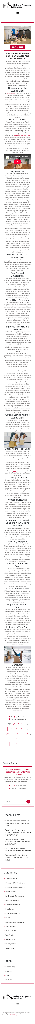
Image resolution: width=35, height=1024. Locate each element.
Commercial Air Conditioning (15, 883)
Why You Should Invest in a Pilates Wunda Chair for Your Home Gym (17, 772)
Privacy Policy (10, 967)
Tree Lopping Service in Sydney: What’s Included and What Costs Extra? (16, 857)
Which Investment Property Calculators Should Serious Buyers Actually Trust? (17, 841)
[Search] (28, 801)
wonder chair (17, 739)
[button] (17, 13)
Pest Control (9, 909)
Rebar (7, 918)
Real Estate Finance (12, 913)
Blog (7, 975)
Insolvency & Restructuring (14, 896)
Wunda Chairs (10, 948)
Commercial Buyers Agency (15, 887)
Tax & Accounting (11, 931)
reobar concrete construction (15, 922)
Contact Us (9, 980)
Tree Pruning (9, 935)
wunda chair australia (17, 744)
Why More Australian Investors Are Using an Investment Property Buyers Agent (18, 823)
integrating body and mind (22, 135)
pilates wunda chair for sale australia (17, 734)
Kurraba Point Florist (12, 905)
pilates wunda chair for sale (17, 729)
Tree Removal (10, 939)
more (14, 471)
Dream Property (10, 891)
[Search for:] (17, 801)
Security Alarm (10, 926)
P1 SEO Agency (15, 1015)
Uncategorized (10, 944)
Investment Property (12, 900)
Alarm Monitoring (11, 878)
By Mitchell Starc (21, 717)
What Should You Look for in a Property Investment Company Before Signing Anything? (18, 832)
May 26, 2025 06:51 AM (18, 788)
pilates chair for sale (19, 724)
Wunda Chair (11, 93)
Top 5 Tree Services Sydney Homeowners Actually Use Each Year (18, 850)
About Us (8, 971)
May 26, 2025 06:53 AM (18, 719)
